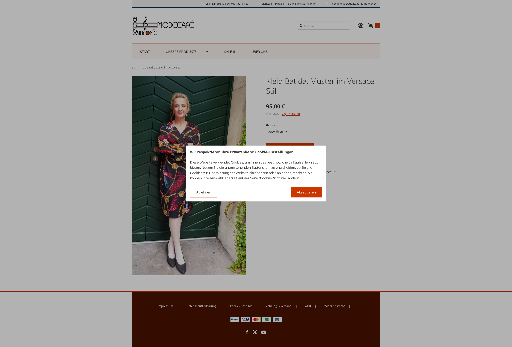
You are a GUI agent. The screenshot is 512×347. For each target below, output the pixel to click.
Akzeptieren (306, 192)
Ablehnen (203, 192)
